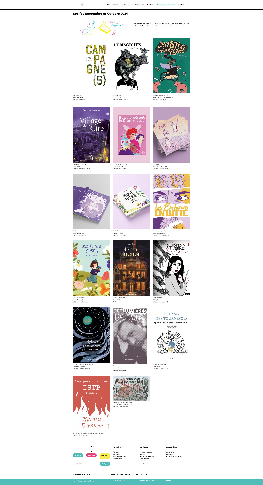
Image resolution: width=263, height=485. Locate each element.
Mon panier (169, 454)
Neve (75, 481)
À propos (78, 455)
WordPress (90, 481)
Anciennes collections (119, 456)
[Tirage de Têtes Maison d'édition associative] (82, 5)
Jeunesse (142, 454)
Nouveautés (139, 5)
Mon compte (170, 452)
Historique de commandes (174, 456)
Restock (150, 5)
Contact (181, 5)
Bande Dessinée (144, 458)
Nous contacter (117, 458)
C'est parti (105, 464)
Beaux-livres (143, 460)
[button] (118, 4)
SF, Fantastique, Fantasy (147, 456)
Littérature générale (146, 452)
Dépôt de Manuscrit (118, 480)
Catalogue (91, 455)
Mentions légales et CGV (147, 480)
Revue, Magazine (145, 463)
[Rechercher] (188, 4)
